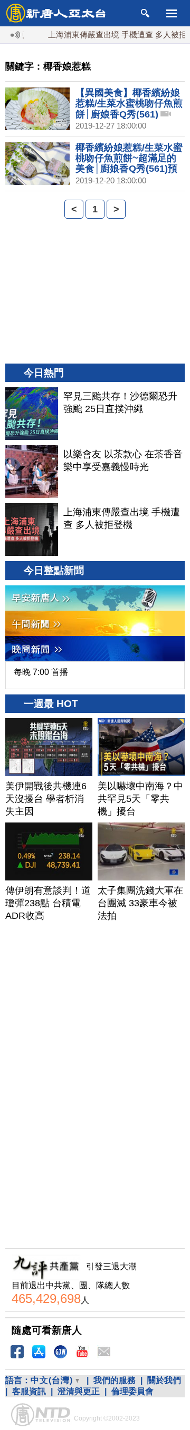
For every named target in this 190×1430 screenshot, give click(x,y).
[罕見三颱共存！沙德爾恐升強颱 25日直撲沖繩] (31, 413)
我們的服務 (114, 1380)
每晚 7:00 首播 (41, 672)
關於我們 (164, 1380)
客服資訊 (29, 1391)
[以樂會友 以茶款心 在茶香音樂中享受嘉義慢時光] (31, 471)
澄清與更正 (79, 1391)
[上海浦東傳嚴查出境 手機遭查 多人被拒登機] (31, 529)
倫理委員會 (132, 1391)
